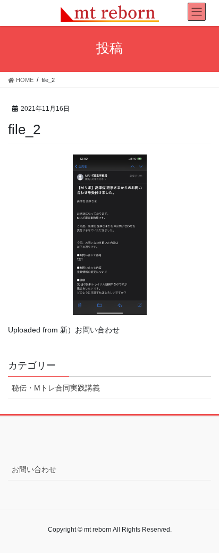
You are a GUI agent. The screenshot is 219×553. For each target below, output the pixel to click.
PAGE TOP (203, 526)
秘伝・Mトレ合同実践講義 (56, 388)
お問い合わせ (34, 469)
